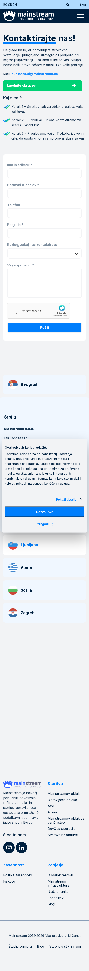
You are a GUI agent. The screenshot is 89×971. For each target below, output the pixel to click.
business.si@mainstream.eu (34, 74)
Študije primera (20, 946)
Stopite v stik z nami (65, 946)
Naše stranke (58, 892)
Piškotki (9, 881)
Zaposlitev (56, 898)
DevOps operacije (61, 829)
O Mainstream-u (60, 875)
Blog (83, 4)
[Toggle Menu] (80, 16)
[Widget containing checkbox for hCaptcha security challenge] (38, 311)
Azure (52, 812)
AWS (51, 806)
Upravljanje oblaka (62, 800)
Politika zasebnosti (17, 875)
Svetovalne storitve (63, 835)
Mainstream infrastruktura (58, 883)
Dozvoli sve (44, 512)
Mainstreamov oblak (64, 794)
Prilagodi (42, 524)
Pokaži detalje (66, 499)
